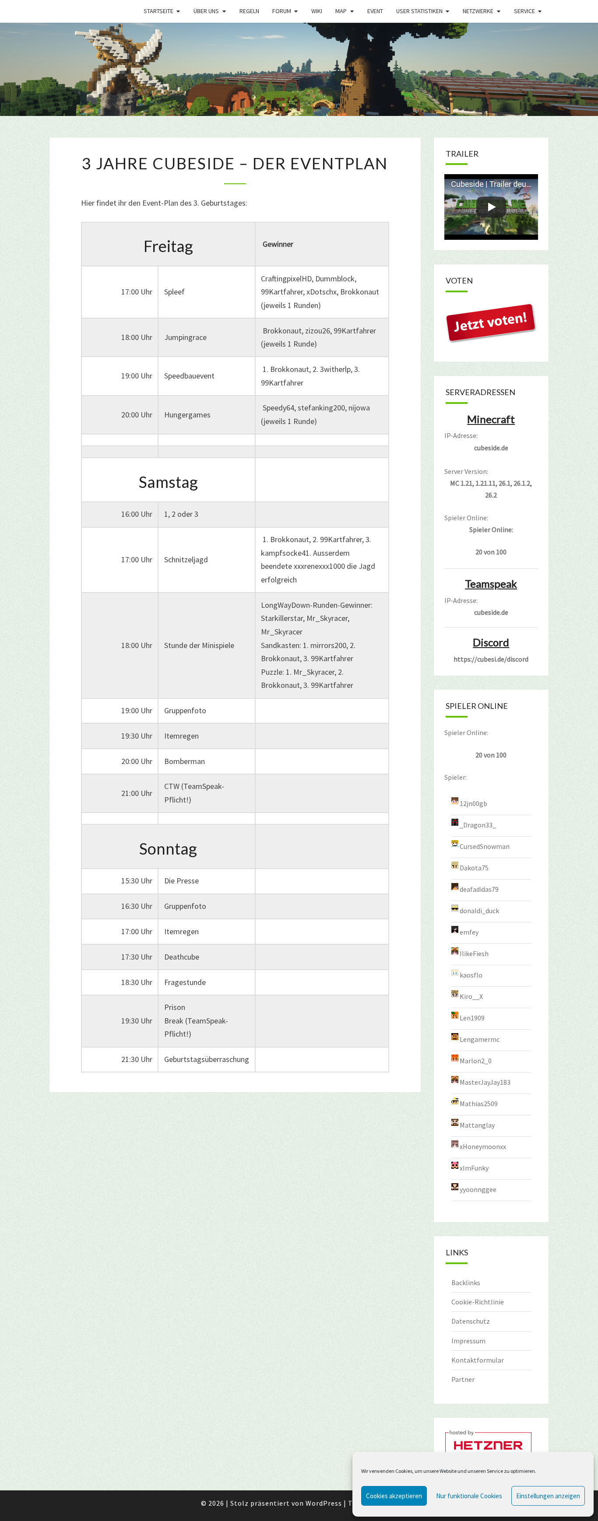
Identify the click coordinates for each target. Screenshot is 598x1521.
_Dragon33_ (478, 824)
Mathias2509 (479, 1103)
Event (375, 11)
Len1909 (472, 1017)
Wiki (316, 11)
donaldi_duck (479, 910)
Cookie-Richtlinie (477, 1301)
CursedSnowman (485, 846)
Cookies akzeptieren (394, 1496)
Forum (281, 11)
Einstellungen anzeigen (548, 1496)
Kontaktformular (477, 1360)
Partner (463, 1379)
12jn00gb (473, 803)
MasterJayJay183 (485, 1082)
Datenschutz (470, 1321)
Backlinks (465, 1282)
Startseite (158, 11)
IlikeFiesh (474, 953)
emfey (469, 932)
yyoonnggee (478, 1189)
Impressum (468, 1340)
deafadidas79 (479, 889)
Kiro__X (471, 996)
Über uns (206, 11)
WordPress (324, 1503)
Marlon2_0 (476, 1060)
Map (341, 11)
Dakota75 (474, 867)
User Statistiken (419, 11)
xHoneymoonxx (483, 1146)
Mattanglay (477, 1125)
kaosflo (471, 975)
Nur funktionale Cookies (469, 1496)
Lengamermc (480, 1039)
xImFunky (474, 1168)
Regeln (249, 11)
